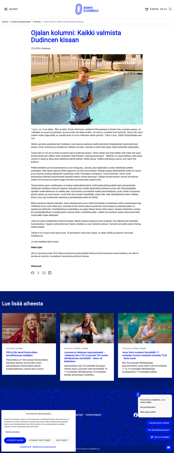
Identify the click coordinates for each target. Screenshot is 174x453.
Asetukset (62, 440)
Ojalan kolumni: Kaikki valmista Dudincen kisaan (64, 22)
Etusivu (5, 22)
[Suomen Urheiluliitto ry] (87, 9)
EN (161, 9)
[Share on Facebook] (32, 273)
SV (165, 9)
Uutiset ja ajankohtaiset (21, 22)
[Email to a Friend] (44, 273)
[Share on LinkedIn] (49, 273)
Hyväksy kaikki (15, 440)
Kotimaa (37, 22)
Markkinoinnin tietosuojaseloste (44, 447)
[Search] (170, 9)
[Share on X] (38, 273)
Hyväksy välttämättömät (39, 440)
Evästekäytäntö (25, 447)
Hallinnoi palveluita (12, 432)
